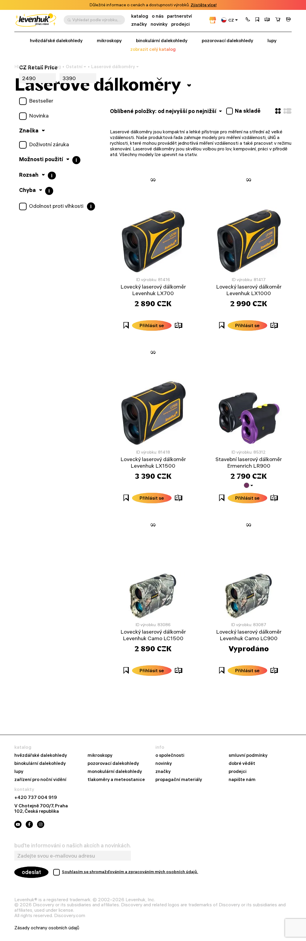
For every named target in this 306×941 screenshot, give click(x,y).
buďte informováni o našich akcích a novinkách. (72, 845)
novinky (159, 24)
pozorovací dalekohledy (227, 40)
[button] (247, 20)
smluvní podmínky (248, 755)
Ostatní (74, 66)
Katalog (53, 66)
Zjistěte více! (204, 4)
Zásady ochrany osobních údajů (46, 928)
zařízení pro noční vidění (40, 779)
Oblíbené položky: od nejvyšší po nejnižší (164, 111)
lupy (271, 40)
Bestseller (41, 100)
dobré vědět (242, 763)
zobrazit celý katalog (153, 49)
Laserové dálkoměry (113, 66)
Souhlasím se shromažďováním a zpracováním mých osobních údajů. (130, 871)
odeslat (31, 872)
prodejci (180, 24)
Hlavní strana (27, 66)
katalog (139, 16)
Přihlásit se (152, 325)
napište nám (242, 779)
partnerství (179, 16)
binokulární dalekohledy (161, 40)
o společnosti (169, 755)
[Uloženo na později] (257, 20)
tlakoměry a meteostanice (116, 779)
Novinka (39, 115)
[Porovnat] (267, 20)
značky (139, 24)
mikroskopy (109, 40)
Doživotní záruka (49, 144)
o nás (157, 16)
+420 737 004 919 (35, 797)
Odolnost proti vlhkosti (56, 206)
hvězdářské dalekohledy (40, 755)
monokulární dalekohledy (115, 771)
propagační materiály (178, 779)
